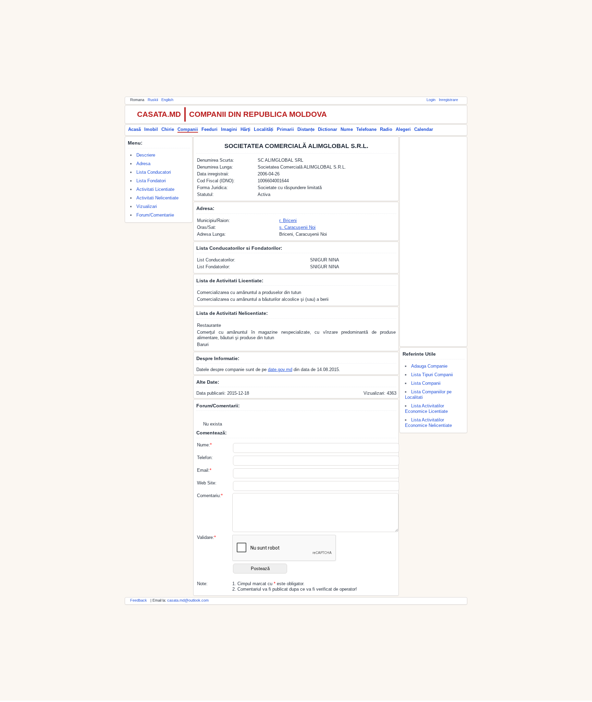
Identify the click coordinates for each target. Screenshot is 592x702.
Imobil (151, 129)
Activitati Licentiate (155, 189)
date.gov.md (280, 369)
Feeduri (209, 129)
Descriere (145, 155)
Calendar (423, 129)
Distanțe (305, 129)
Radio (386, 129)
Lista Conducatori (153, 172)
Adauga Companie (429, 366)
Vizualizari (146, 206)
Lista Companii (426, 383)
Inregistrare (448, 100)
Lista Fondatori (151, 180)
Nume (347, 129)
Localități (263, 129)
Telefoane (366, 129)
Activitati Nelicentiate (157, 197)
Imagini (229, 129)
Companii (187, 129)
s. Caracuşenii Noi (297, 227)
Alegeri (403, 129)
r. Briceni (288, 220)
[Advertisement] (296, 48)
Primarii (285, 129)
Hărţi (245, 129)
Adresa (143, 163)
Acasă (134, 129)
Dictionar (327, 129)
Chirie (167, 129)
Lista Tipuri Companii (432, 374)
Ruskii (153, 100)
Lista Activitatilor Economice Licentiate (426, 408)
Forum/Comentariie (155, 215)
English (167, 100)
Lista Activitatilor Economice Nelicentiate (428, 422)
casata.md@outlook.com (188, 600)
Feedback (138, 600)
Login (431, 100)
